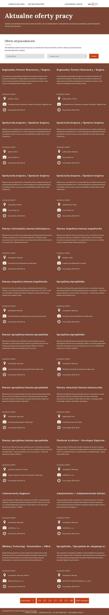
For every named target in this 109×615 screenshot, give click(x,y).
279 (66, 600)
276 (50, 600)
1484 (77, 600)
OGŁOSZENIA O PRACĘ (73, 4)
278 (60, 600)
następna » (84, 600)
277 (55, 600)
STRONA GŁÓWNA (31, 612)
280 (71, 600)
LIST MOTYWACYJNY (36, 4)
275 (44, 600)
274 (39, 600)
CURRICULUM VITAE (16, 4)
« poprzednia (25, 600)
